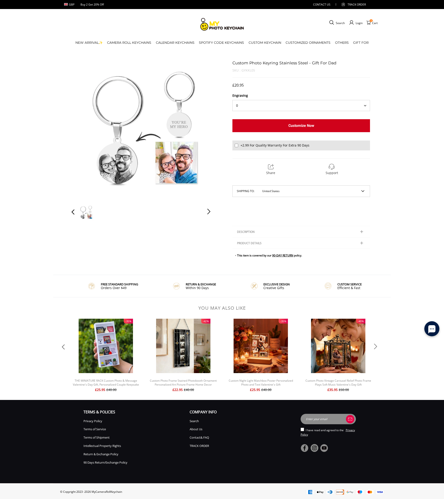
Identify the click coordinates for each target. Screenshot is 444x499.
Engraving (240, 95)
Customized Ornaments (308, 43)
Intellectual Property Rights (102, 446)
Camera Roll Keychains (129, 43)
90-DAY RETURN (282, 255)
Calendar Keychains (175, 43)
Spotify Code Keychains (221, 43)
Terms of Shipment (96, 437)
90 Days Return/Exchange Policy (105, 462)
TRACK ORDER (199, 446)
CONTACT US (321, 4)
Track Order (357, 4)
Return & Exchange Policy (100, 454)
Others (342, 43)
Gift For (361, 43)
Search (194, 421)
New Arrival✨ (89, 43)
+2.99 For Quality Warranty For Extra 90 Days (274, 145)
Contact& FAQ (199, 437)
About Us (196, 429)
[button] (82, 130)
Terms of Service (94, 429)
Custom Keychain (265, 43)
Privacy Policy (92, 421)
